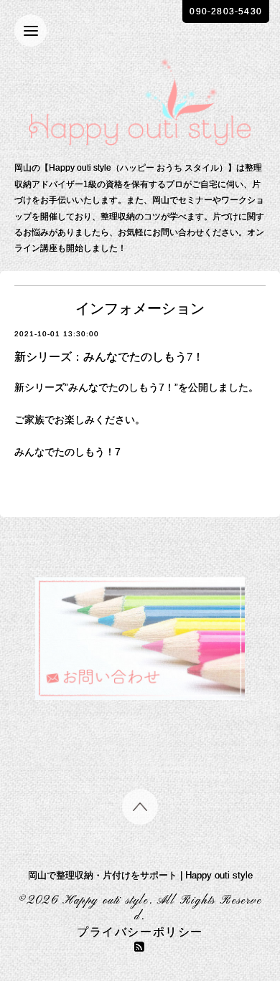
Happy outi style (105, 901)
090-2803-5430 (226, 11)
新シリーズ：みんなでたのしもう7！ (109, 357)
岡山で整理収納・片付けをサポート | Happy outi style (140, 875)
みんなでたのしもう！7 (67, 452)
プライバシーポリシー (140, 933)
